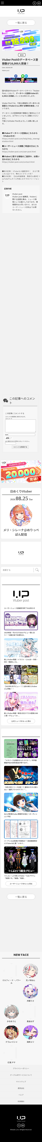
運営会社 (21, 1088)
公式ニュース (21, 581)
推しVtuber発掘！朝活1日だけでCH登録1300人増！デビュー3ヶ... (21, 714)
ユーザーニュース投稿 (21, 207)
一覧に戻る (21, 22)
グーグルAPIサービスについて (21, 1075)
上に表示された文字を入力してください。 (17, 441)
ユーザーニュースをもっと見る (21, 883)
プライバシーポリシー (21, 1068)
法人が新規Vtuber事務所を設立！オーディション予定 (20, 815)
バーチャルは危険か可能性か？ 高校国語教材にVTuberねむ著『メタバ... (20, 842)
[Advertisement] (21, 304)
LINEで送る (22, 76)
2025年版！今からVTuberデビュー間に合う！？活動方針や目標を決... (19, 633)
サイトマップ (21, 1081)
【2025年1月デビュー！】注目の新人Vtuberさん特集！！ (20, 687)
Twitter (19, 76)
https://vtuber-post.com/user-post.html (19, 151)
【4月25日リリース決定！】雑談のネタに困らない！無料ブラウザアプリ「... (21, 788)
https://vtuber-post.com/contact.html (18, 162)
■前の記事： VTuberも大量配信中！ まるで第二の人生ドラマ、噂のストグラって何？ (20, 172)
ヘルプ (21, 1095)
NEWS (22, 55)
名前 (6, 435)
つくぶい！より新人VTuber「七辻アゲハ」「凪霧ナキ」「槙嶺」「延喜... (20, 876)
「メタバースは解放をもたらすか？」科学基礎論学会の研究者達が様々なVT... (20, 761)
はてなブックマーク (26, 76)
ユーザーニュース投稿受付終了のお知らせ (19, 608)
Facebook (15, 76)
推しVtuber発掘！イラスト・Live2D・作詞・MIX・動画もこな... (21, 660)
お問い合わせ (24, 204)
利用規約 (21, 1101)
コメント (8, 419)
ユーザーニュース (21, 733)
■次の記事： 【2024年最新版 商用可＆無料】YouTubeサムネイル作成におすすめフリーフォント (21, 179)
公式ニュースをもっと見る (21, 721)
